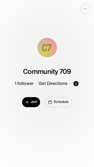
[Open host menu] (85, 9)
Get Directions (53, 83)
